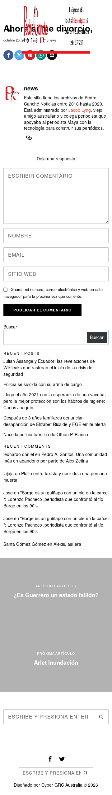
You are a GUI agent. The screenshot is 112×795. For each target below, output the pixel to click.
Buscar (10, 327)
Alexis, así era (67, 544)
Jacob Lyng (79, 110)
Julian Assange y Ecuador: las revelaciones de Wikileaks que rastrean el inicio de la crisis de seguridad (49, 367)
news (31, 88)
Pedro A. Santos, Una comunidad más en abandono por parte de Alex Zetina (55, 457)
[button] (101, 716)
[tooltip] (29, 138)
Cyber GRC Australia (61, 785)
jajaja (8, 473)
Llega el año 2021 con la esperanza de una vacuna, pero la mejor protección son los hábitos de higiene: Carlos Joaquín (54, 401)
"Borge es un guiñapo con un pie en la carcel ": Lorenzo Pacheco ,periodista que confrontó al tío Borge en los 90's (56, 499)
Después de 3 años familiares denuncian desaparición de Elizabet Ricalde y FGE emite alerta (54, 421)
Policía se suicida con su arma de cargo (42, 384)
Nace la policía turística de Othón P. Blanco (45, 434)
